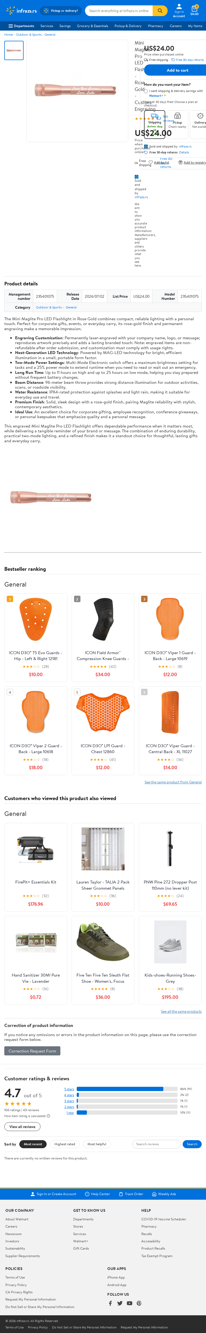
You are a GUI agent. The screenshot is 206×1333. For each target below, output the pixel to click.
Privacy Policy (16, 1284)
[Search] (160, 10)
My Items (195, 25)
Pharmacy (155, 25)
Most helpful (96, 1143)
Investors (12, 1241)
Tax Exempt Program (156, 1255)
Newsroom (13, 1233)
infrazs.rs (141, 196)
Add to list (161, 162)
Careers (176, 25)
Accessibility (150, 1241)
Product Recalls (153, 1248)
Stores (78, 1226)
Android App (116, 1284)
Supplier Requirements (22, 1255)
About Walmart (16, 1219)
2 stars (69, 1107)
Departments (24, 25)
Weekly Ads (167, 1194)
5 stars (69, 1089)
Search (192, 1143)
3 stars (69, 1101)
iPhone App (116, 1277)
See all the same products (181, 1011)
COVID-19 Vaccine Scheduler (163, 1219)
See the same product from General (173, 782)
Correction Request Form (32, 1051)
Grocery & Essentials (92, 25)
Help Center (100, 1194)
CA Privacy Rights (18, 1292)
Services (47, 25)
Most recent (33, 1143)
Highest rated (64, 1143)
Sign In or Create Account (56, 1194)
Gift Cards (81, 1248)
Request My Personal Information (30, 1299)
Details (184, 152)
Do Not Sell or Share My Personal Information (39, 1306)
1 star (70, 1113)
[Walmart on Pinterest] (139, 1303)
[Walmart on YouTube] (130, 1303)
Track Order (134, 1194)
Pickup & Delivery (128, 25)
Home (8, 34)
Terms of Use (15, 1277)
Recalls (146, 1233)
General (50, 34)
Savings (65, 25)
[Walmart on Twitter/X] (120, 1303)
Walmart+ (80, 1241)
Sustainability (15, 1248)
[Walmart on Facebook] (110, 1303)
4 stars (69, 1095)
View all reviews (22, 1126)
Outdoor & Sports (29, 34)
